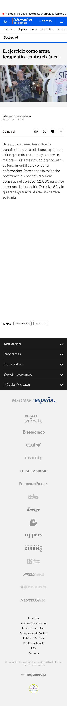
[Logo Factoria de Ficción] (33, 483)
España (22, 29)
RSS (33, 648)
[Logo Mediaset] (33, 403)
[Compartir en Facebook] (61, 131)
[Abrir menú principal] (61, 21)
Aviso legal (33, 618)
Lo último (9, 29)
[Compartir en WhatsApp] (36, 131)
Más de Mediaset (17, 384)
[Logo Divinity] (33, 458)
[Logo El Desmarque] (33, 471)
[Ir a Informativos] (22, 21)
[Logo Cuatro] (33, 445)
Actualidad (12, 344)
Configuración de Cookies (33, 633)
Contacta (33, 653)
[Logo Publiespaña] (33, 587)
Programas (12, 354)
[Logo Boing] (33, 496)
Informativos (22, 323)
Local (34, 29)
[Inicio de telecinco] (5, 21)
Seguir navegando (18, 374)
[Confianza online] (33, 692)
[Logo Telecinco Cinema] (33, 548)
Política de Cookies (33, 638)
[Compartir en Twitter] (44, 131)
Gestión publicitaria (33, 643)
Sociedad (47, 29)
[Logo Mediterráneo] (33, 600)
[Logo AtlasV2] (33, 574)
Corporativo (13, 364)
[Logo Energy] (33, 509)
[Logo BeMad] (33, 522)
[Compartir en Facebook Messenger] (53, 131)
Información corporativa (34, 623)
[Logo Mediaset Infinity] (33, 419)
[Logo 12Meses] (33, 561)
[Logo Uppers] (33, 535)
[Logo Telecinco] (33, 432)
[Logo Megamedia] (35, 675)
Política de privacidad (33, 628)
